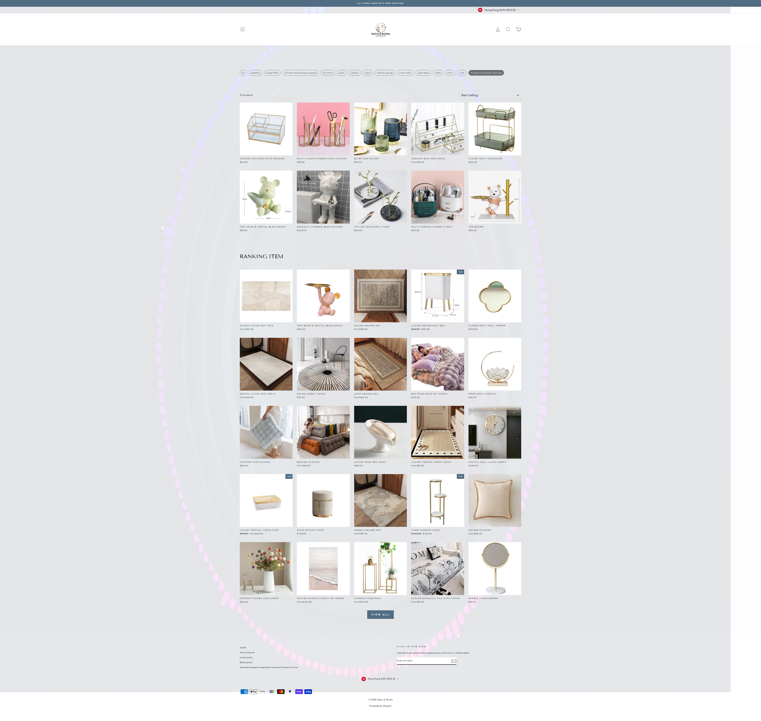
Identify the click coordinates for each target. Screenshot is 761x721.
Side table (423, 72)
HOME (243, 647)
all (243, 72)
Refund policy (246, 662)
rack (461, 72)
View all (380, 614)
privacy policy (246, 657)
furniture (328, 72)
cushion (354, 72)
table (438, 72)
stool (368, 72)
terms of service (247, 652)
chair (450, 72)
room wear (405, 72)
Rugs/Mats (272, 72)
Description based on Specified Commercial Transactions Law (269, 667)
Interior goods (385, 72)
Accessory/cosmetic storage (486, 72)
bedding (255, 72)
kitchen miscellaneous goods (300, 72)
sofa (341, 72)
